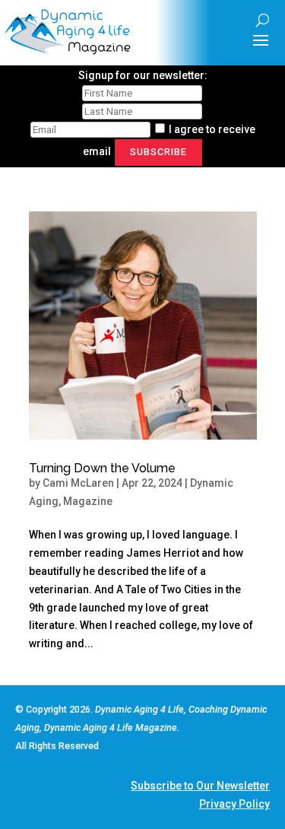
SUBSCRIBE (158, 151)
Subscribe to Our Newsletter (200, 786)
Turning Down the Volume (102, 468)
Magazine (87, 501)
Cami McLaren (78, 483)
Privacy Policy (234, 804)
